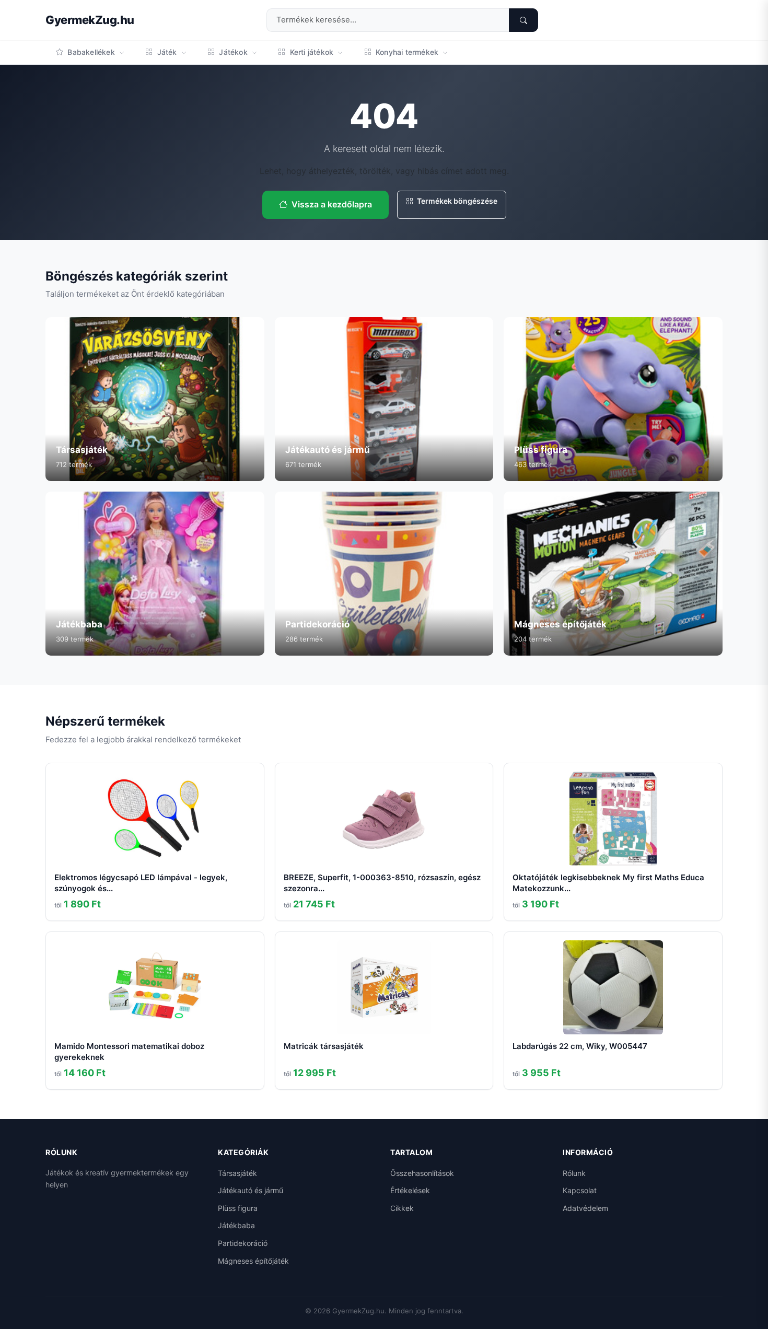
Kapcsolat (580, 1190)
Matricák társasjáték (324, 1046)
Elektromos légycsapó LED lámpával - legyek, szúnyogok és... (140, 882)
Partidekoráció (242, 1243)
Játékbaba (236, 1225)
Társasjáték (237, 1173)
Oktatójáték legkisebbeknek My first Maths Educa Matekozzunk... (608, 882)
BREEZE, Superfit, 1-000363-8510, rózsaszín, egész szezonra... (382, 882)
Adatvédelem (585, 1208)
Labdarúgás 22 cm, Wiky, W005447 (580, 1046)
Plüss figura (238, 1208)
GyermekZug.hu (89, 20)
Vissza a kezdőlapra (332, 204)
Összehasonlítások (422, 1173)
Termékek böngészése (456, 200)
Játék (167, 52)
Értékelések (410, 1190)
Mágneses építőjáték (253, 1260)
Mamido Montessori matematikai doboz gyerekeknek (129, 1051)
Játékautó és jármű (250, 1190)
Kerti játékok (311, 52)
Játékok (233, 52)
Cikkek (402, 1208)
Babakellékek (91, 52)
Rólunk (574, 1173)
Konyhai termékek (407, 52)
